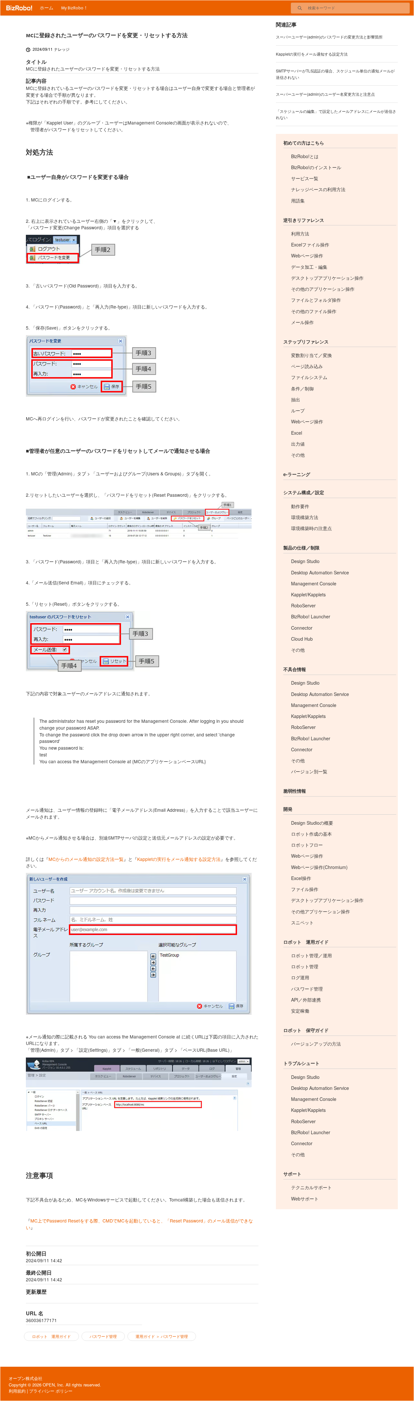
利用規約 (17, 1391)
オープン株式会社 (25, 1378)
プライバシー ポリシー (50, 1391)
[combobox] (358, 8)
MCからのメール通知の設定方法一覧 (86, 859)
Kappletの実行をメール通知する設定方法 (179, 859)
